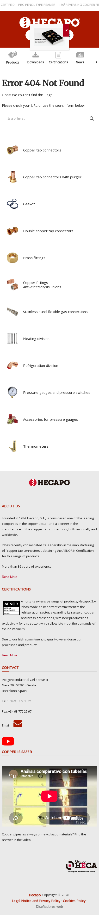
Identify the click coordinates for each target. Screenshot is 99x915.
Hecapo (35, 895)
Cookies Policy (74, 900)
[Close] (66, 30)
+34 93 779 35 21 (19, 701)
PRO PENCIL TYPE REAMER (30, 4)
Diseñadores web (49, 906)
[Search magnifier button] (91, 118)
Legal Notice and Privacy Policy (36, 900)
